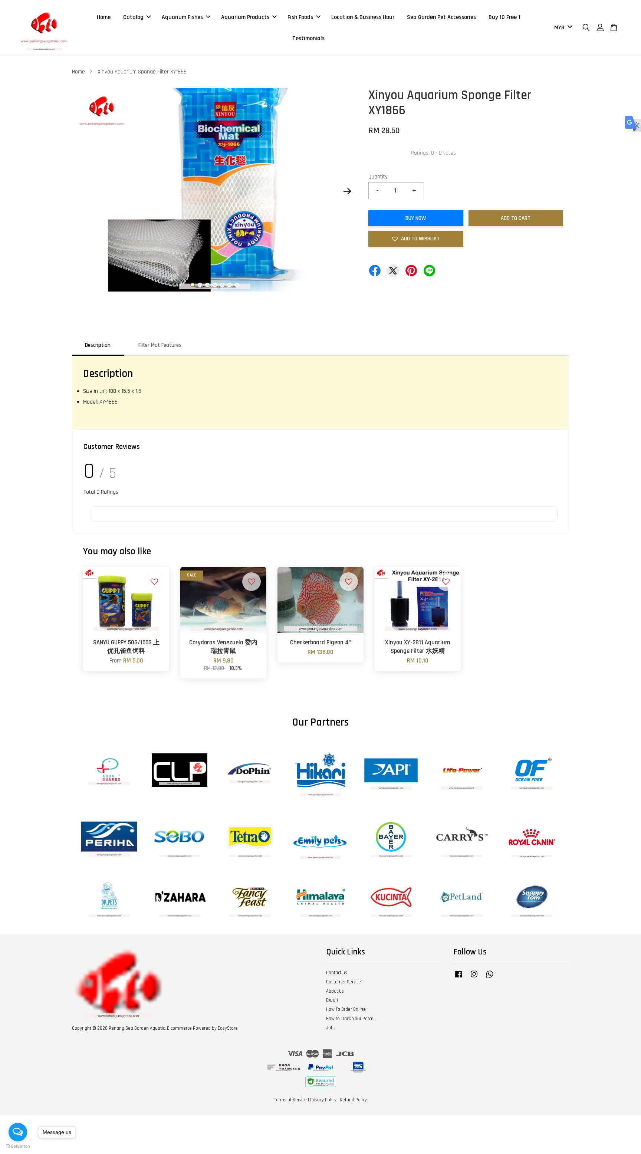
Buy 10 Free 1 (504, 17)
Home (104, 17)
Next (347, 191)
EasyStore (228, 1028)
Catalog (133, 17)
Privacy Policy (323, 1100)
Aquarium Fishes (182, 17)
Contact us (336, 973)
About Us (335, 991)
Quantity (378, 176)
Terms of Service (290, 1100)
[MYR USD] (562, 28)
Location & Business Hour (362, 17)
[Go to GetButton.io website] (18, 1146)
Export (332, 1000)
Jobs (331, 1028)
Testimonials (308, 38)
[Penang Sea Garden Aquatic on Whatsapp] (489, 978)
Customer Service (343, 982)
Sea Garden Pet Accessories (441, 17)
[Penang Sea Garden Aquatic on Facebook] (458, 978)
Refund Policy (353, 1100)
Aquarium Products (245, 17)
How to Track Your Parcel (350, 1019)
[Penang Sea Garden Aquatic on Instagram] (474, 978)
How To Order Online (346, 1009)
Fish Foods (300, 17)
